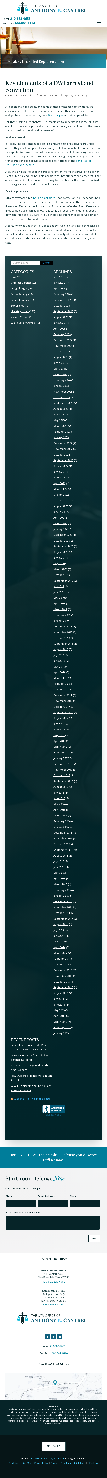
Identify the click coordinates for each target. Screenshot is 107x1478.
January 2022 (61, 494)
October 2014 (62, 912)
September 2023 (63, 403)
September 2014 (63, 918)
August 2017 (61, 718)
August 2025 (61, 317)
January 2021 (61, 529)
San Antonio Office (53, 1304)
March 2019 (60, 609)
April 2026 (59, 288)
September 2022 (63, 460)
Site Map (27, 1463)
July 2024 (59, 363)
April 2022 (59, 483)
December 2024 (63, 340)
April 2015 (59, 878)
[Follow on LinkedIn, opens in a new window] (59, 1336)
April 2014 (59, 947)
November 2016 (63, 769)
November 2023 (63, 391)
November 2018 (63, 632)
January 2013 (61, 1033)
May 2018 (59, 666)
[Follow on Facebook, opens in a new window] (47, 1336)
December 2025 (63, 300)
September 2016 (63, 781)
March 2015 (60, 884)
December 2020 (63, 534)
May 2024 (59, 368)
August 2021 (61, 506)
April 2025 (59, 328)
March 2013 (60, 1021)
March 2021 (60, 523)
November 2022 (63, 448)
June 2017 (59, 729)
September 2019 (63, 580)
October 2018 (62, 638)
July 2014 (59, 930)
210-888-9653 (20, 18)
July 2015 (59, 861)
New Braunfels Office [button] (53, 1363)
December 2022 (63, 443)
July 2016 (59, 792)
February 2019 (62, 615)
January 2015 (61, 895)
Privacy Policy (41, 1463)
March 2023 (60, 426)
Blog (84, 95)
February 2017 (62, 752)
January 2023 (61, 437)
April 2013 (59, 1016)
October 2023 (62, 397)
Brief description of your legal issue (24, 1212)
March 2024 (60, 374)
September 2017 (63, 712)
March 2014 (60, 953)
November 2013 (63, 976)
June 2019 (59, 592)
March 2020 (60, 569)
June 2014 (59, 935)
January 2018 (61, 689)
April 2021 (59, 517)
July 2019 (59, 586)
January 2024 (61, 386)
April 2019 (59, 603)
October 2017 (62, 706)
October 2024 (62, 351)
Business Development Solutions (68, 1463)
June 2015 (59, 867)
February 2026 (62, 294)
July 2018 (59, 655)
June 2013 (59, 1004)
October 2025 (62, 305)
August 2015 (61, 855)
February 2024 (62, 380)
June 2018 (59, 660)
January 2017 (61, 758)
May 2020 (59, 563)
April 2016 (59, 809)
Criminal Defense (21, 282)
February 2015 (62, 890)
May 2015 (59, 872)
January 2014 (61, 964)
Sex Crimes (17, 305)
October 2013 (62, 981)
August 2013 (61, 993)
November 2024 (63, 345)
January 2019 (61, 620)
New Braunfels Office (53, 1282)
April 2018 (59, 672)
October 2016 (62, 775)
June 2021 (59, 512)
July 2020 (59, 557)
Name (9, 1196)
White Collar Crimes (23, 322)
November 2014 (63, 907)
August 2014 (61, 924)
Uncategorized (20, 311)
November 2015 (63, 838)
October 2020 (62, 540)
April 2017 (59, 741)
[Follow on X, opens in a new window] (53, 1336)
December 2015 (63, 832)
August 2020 (61, 552)
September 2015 (63, 850)
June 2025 (59, 322)
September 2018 (63, 643)
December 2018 (63, 626)
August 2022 (61, 466)
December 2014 (63, 901)
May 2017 (59, 735)
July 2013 (59, 998)
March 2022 (60, 489)
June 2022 (59, 477)
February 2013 (62, 1027)
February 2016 (62, 821)
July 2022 (59, 471)
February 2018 (62, 683)
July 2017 (59, 724)
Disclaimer (14, 1463)
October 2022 (62, 454)
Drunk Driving (19, 294)
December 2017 (63, 695)
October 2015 (62, 844)
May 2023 (59, 420)
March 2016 (60, 815)
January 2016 (61, 827)
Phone (73, 1196)
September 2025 (63, 311)
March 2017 (60, 746)
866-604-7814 (24, 23)
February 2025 (62, 334)
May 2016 (59, 804)
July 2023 (59, 414)
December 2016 (63, 764)
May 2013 (59, 1010)
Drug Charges (19, 288)
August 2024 (61, 357)
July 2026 (59, 277)
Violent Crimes (19, 317)
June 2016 (59, 798)
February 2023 (62, 431)
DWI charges (55, 115)
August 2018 (61, 649)
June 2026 (59, 282)
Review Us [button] (54, 1446)
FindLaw (93, 1463)
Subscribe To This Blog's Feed (32, 1098)
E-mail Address (46, 1196)
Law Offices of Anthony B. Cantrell (41, 95)
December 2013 (63, 970)
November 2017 (63, 701)
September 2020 (63, 546)
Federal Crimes (20, 300)
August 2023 (61, 408)
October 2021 (62, 500)
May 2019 (59, 597)
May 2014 (59, 941)
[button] (98, 21)
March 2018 (60, 678)
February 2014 (62, 958)
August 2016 (61, 786)
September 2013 (63, 987)
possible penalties (44, 198)
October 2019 (62, 575)
